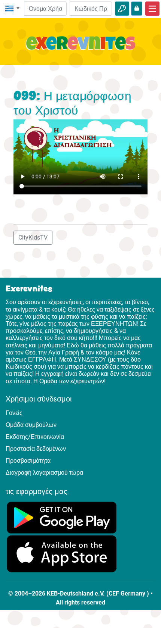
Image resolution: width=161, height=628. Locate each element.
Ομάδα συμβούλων (31, 424)
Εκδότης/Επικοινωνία (35, 436)
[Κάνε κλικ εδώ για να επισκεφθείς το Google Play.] (62, 517)
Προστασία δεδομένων (36, 448)
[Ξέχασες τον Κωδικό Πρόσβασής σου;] (136, 8)
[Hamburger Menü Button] (152, 8)
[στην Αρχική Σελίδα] (80, 47)
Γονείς (14, 412)
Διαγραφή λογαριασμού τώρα (44, 472)
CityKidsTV (33, 237)
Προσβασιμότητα (28, 460)
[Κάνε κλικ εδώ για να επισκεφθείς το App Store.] (62, 553)
